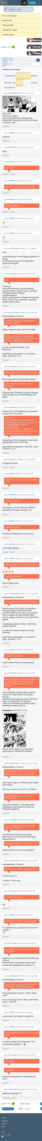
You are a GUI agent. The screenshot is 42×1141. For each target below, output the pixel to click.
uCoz (9, 1135)
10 (34, 274)
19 (32, 558)
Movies (4, 1124)
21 (32, 650)
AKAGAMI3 (13, 147)
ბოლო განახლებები (9, 16)
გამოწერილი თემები (9, 30)
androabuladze (14, 248)
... (10, 3)
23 (37, 763)
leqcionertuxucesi (15, 1089)
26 (34, 891)
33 (4, 1093)
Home (4, 3)
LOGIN (32, 3)
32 (34, 1055)
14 (34, 459)
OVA (3, 1127)
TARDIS (12, 233)
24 (34, 819)
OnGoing (4, 1121)
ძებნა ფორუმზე (7, 25)
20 (37, 593)
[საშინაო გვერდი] (12, 174)
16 (34, 495)
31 (33, 1027)
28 (34, 943)
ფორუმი (5, 58)
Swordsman (13, 459)
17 (32, 521)
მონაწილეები (7, 20)
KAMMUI (12, 133)
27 (31, 915)
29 (37, 976)
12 (34, 366)
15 (32, 473)
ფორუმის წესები (8, 34)
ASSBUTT (12, 218)
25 (37, 860)
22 (34, 673)
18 (34, 544)
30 (31, 1012)
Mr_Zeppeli (13, 93)
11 (36, 312)
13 (34, 407)
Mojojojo (12, 162)
